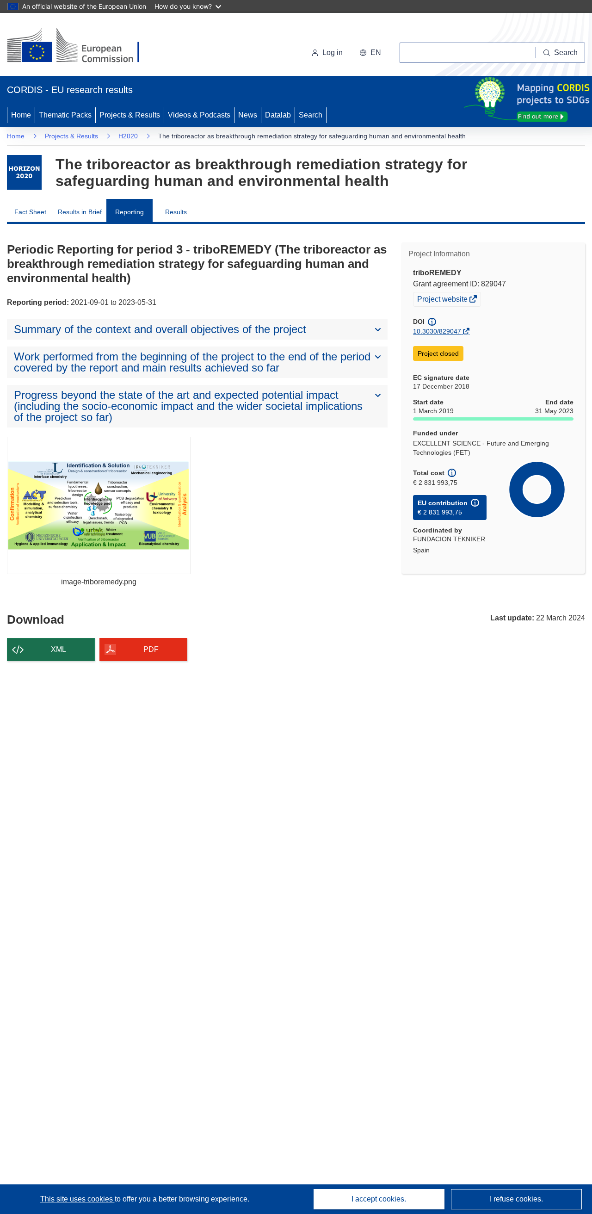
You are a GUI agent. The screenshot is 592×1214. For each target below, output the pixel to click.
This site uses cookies (77, 1199)
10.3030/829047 (437, 331)
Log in (332, 52)
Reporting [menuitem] (129, 212)
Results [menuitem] (176, 212)
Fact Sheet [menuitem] (30, 212)
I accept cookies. (379, 1199)
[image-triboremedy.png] (99, 505)
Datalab (278, 115)
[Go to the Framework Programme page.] (24, 172)
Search (310, 115)
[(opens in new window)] (81, 46)
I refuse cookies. (516, 1199)
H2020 (128, 136)
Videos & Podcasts (199, 115)
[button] (370, 53)
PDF (151, 649)
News (247, 115)
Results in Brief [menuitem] (80, 212)
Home (21, 115)
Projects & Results (129, 115)
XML (58, 649)
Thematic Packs (65, 115)
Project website (443, 300)
